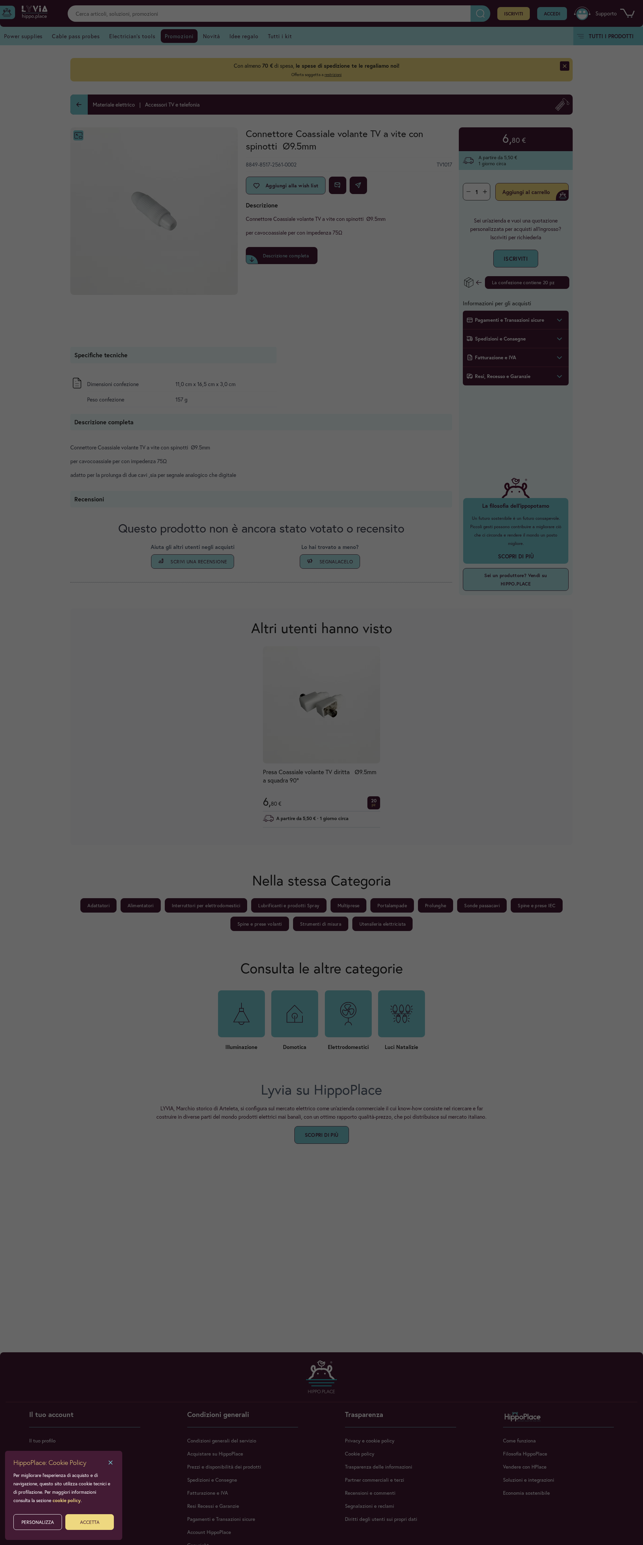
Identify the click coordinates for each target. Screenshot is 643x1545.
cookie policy (67, 1500)
